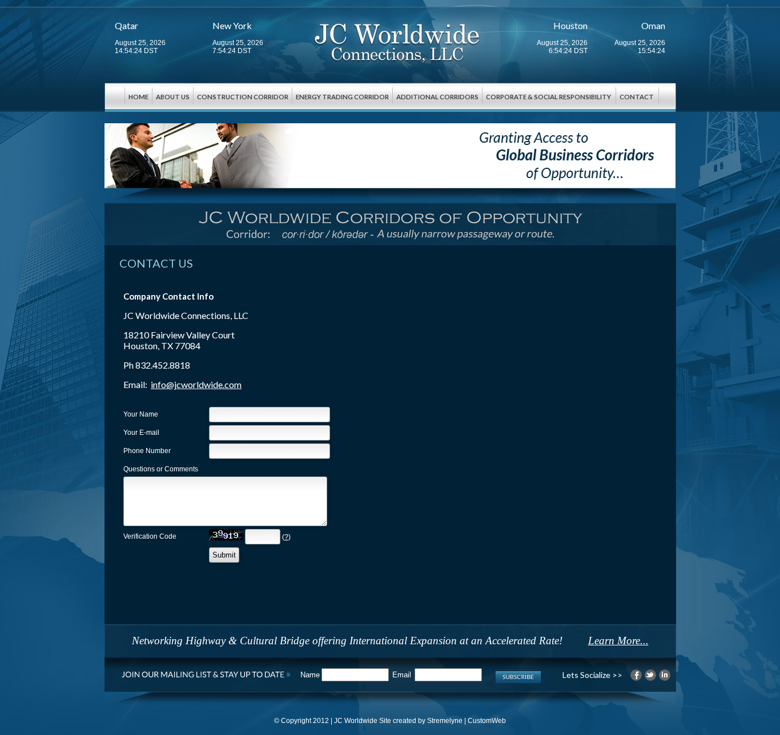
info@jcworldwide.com (196, 384)
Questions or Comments (160, 469)
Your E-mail (141, 433)
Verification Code (149, 536)
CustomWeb (487, 721)
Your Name (140, 414)
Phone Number (147, 451)
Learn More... (618, 641)
